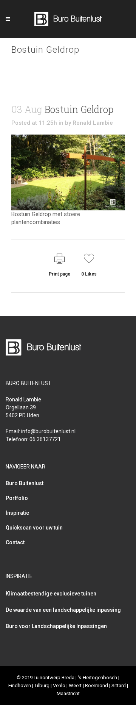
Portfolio (17, 498)
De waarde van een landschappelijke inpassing (63, 610)
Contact (15, 542)
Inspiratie (17, 513)
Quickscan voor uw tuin (34, 528)
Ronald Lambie (93, 122)
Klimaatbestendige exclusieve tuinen (51, 594)
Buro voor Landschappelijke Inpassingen (56, 626)
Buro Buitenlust (24, 483)
